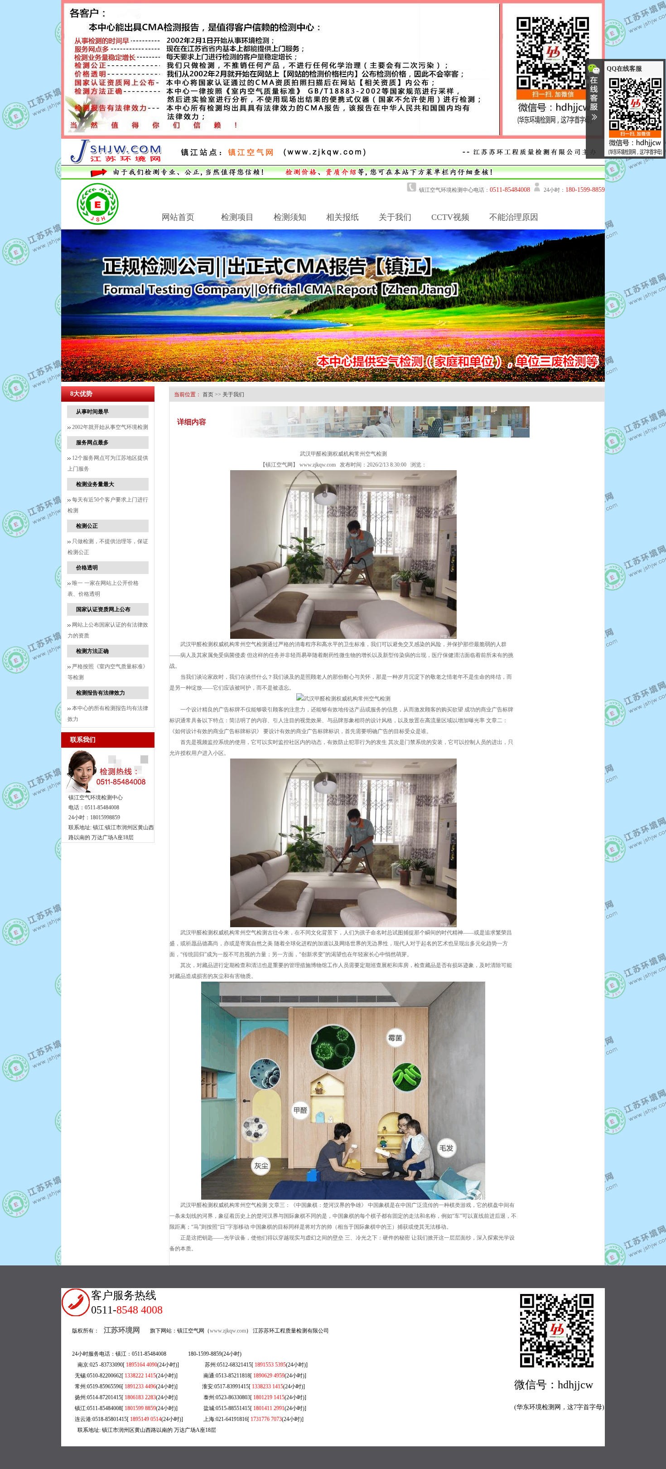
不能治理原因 (513, 217)
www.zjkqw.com (317, 465)
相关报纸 (342, 217)
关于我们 (395, 217)
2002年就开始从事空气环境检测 (109, 427)
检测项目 (237, 217)
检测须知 (290, 217)
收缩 (594, 95)
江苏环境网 (122, 1330)
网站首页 (178, 217)
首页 (208, 394)
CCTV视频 (450, 217)
